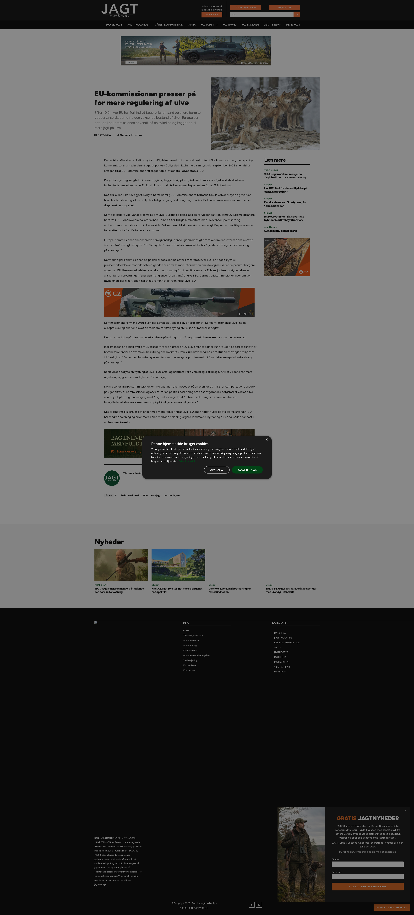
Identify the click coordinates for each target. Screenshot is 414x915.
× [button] (266, 439)
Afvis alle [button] (216, 469)
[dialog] (207, 457)
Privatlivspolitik (187, 461)
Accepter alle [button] (247, 469)
